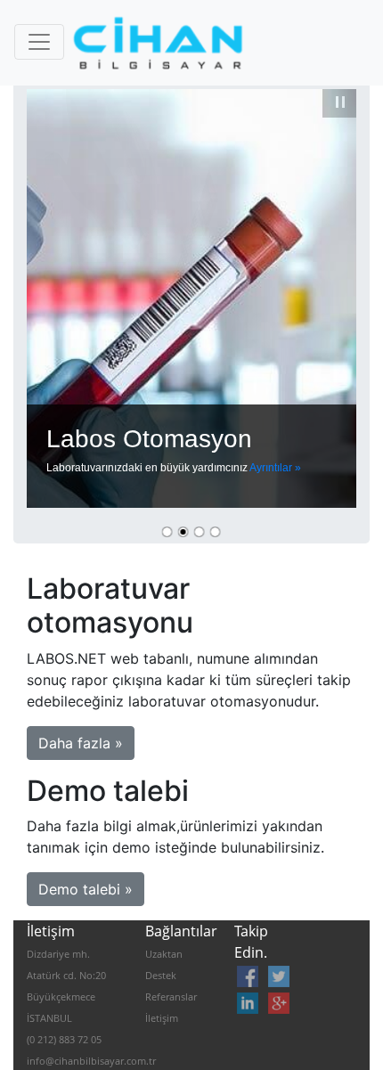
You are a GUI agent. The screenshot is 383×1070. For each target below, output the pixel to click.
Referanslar (171, 996)
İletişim (161, 1018)
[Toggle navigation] (39, 42)
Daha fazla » (80, 743)
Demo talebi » (85, 889)
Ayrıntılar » (275, 467)
